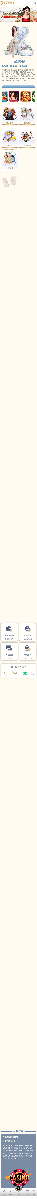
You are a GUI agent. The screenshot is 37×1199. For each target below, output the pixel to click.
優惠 (27, 1194)
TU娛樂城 (5, 70)
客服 (34, 1194)
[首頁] (4, 1191)
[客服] (34, 1191)
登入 (19, 1194)
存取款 (11, 1194)
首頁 (3, 1194)
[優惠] (27, 1191)
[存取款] (11, 1191)
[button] (35, 3)
